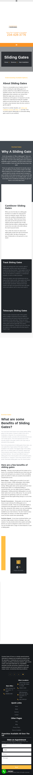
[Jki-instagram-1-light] (18, 674)
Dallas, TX (17, 109)
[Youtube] (23, 674)
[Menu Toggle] (16, 1)
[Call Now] (4, 771)
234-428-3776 (16, 34)
